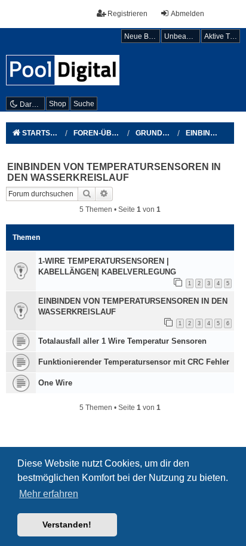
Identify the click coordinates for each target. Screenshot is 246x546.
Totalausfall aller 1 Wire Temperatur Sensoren (122, 341)
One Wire (55, 382)
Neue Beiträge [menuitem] (142, 36)
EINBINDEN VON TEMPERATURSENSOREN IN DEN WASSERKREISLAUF (114, 172)
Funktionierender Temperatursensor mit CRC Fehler (133, 361)
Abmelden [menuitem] (187, 14)
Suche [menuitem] (83, 104)
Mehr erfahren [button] (48, 494)
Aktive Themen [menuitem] (222, 36)
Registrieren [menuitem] (127, 14)
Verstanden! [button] (66, 524)
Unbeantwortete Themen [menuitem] (182, 36)
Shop (57, 104)
